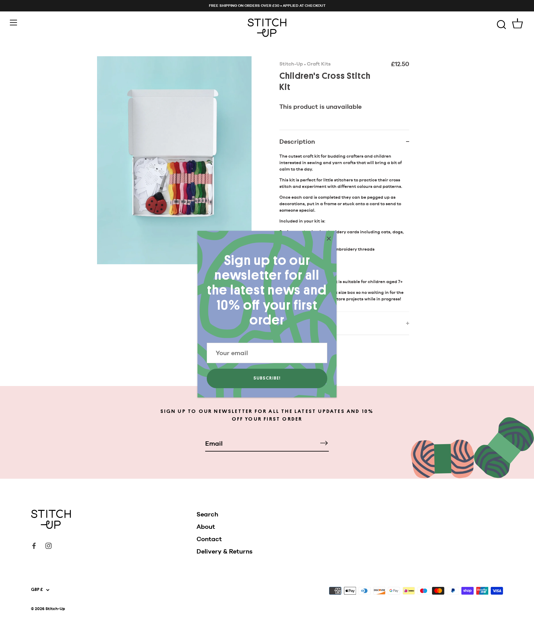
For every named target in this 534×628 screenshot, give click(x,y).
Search (207, 514)
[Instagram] (48, 545)
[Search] (501, 25)
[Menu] (13, 22)
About (206, 526)
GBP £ (37, 589)
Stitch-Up (291, 64)
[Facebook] (34, 545)
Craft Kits (319, 64)
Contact (209, 539)
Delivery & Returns (224, 551)
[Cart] (517, 25)
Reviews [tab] (291, 323)
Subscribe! (267, 378)
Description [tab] (297, 141)
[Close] (329, 238)
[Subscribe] (324, 443)
